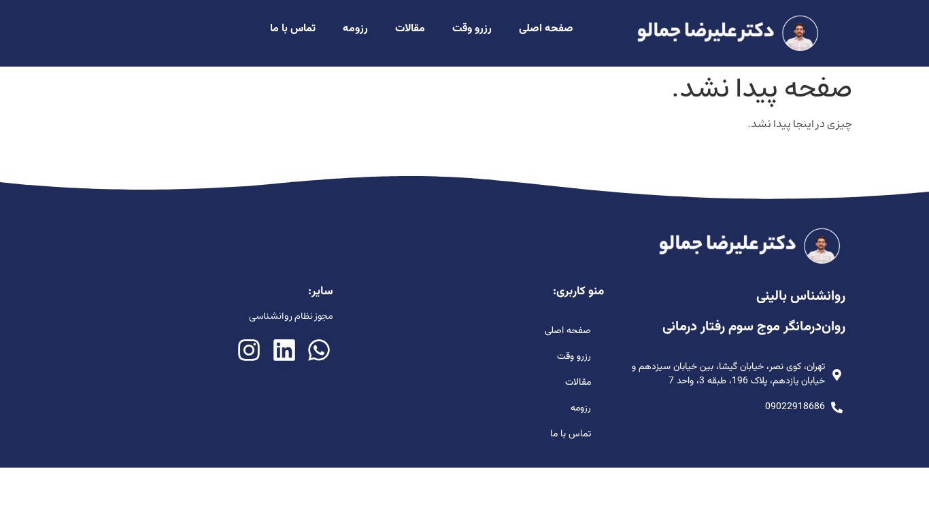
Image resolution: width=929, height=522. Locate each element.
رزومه (355, 28)
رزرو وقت (472, 28)
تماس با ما (293, 28)
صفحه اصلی (546, 28)
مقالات (410, 28)
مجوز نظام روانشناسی (291, 316)
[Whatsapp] (318, 349)
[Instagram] (249, 349)
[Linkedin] (284, 349)
